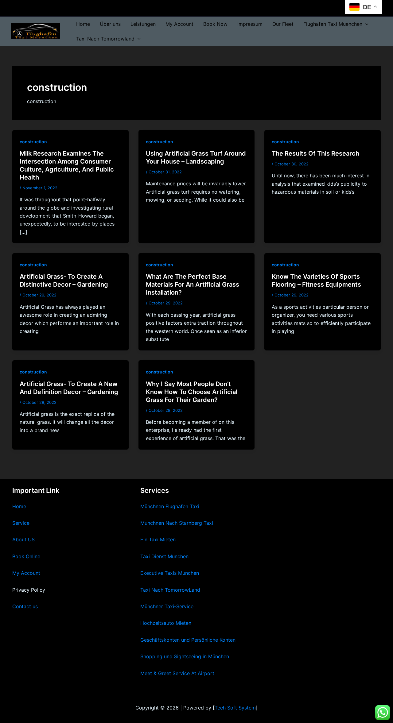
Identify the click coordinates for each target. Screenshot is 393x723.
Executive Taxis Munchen (169, 573)
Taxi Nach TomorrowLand (170, 590)
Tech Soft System (235, 708)
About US (23, 539)
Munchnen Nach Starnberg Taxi (176, 523)
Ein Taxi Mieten (158, 539)
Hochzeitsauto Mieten (165, 623)
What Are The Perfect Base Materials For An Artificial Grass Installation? (192, 284)
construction (33, 141)
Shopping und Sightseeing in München (184, 656)
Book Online (26, 556)
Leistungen (143, 24)
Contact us (25, 606)
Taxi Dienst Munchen (164, 556)
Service (20, 523)
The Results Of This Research (315, 153)
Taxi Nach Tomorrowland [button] (105, 39)
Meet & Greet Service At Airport (177, 673)
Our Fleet (283, 24)
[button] (365, 24)
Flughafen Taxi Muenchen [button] (332, 24)
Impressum (250, 24)
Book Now (215, 24)
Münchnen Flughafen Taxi (169, 506)
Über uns (110, 24)
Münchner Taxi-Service (166, 606)
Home (83, 24)
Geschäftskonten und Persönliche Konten (187, 640)
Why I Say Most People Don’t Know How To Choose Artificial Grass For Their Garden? (191, 392)
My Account (179, 24)
